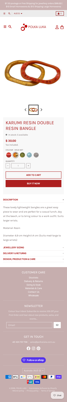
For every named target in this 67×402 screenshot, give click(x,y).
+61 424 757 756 (19, 342)
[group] (33, 110)
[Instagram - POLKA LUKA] (33, 348)
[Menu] (5, 27)
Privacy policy (32, 391)
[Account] (57, 27)
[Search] (10, 27)
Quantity (10, 161)
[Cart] (62, 27)
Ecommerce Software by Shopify (43, 388)
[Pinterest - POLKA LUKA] (38, 348)
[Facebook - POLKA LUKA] (28, 348)
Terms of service (48, 391)
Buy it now (33, 183)
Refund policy (18, 391)
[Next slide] (41, 110)
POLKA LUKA (21, 388)
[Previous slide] (26, 110)
